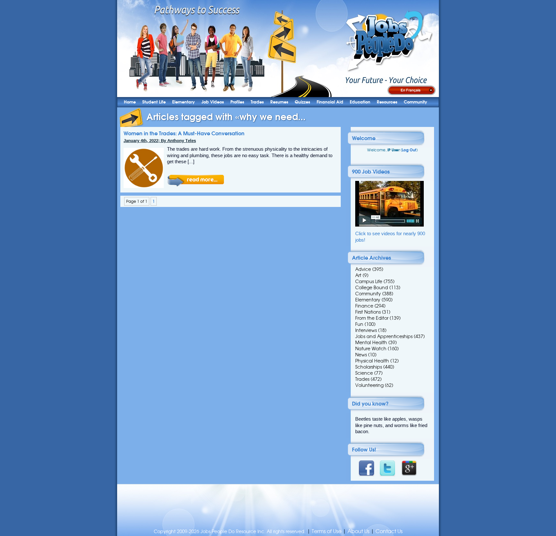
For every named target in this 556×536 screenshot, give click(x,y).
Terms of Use (326, 531)
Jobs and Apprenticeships (383, 336)
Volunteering (369, 385)
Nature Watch (370, 349)
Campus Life (368, 281)
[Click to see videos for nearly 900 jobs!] (389, 225)
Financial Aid (330, 102)
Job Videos (212, 102)
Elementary (183, 102)
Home (130, 102)
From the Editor (371, 318)
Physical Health (372, 361)
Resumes (279, 102)
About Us (358, 531)
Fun (359, 324)
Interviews (366, 330)
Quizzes (302, 102)
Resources (387, 102)
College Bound (371, 287)
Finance (364, 306)
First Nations (368, 312)
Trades (257, 102)
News (361, 355)
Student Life (154, 102)
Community (415, 102)
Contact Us (389, 531)
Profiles (237, 102)
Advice (363, 269)
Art (358, 275)
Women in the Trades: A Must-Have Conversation (184, 133)
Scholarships (368, 367)
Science (364, 373)
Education (360, 102)
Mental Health (371, 342)
